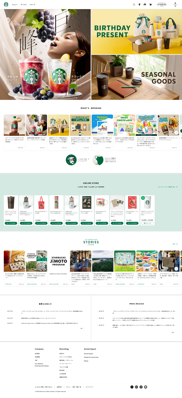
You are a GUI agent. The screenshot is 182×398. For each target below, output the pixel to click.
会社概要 (37, 357)
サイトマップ (89, 387)
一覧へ (174, 244)
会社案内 (37, 353)
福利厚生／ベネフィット (66, 360)
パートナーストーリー (65, 363)
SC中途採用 (62, 374)
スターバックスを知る (65, 357)
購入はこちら (147, 223)
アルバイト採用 (63, 367)
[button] (176, 133)
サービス (24, 5)
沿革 (36, 360)
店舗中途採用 (63, 377)
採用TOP (61, 353)
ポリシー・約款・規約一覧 (73, 387)
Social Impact (88, 354)
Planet (86, 361)
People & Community (91, 357)
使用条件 (59, 387)
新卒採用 (61, 370)
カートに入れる (11, 223)
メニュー (15, 5)
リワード (32, 5)
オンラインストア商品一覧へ (167, 187)
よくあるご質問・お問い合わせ (43, 387)
